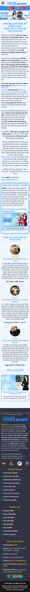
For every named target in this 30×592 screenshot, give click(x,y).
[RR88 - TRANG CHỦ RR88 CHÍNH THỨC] (16, 3)
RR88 (15, 545)
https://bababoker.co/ (9, 179)
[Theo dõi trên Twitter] (14, 576)
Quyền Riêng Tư (9, 490)
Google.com (9, 157)
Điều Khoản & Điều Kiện (12, 480)
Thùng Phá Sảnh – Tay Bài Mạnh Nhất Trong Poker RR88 (15, 392)
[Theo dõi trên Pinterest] (16, 576)
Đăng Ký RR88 (8, 510)
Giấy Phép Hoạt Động (11, 483)
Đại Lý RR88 (7, 527)
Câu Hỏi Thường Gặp (11, 496)
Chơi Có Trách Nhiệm (11, 493)
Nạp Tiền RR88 (8, 517)
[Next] (28, 388)
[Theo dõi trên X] (11, 576)
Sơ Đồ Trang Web (9, 534)
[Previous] (1, 388)
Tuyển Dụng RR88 (9, 500)
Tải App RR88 (8, 524)
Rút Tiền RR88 (8, 521)
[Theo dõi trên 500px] (21, 576)
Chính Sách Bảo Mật (10, 476)
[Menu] (2, 3)
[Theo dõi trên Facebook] (9, 576)
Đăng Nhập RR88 (9, 514)
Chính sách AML (9, 486)
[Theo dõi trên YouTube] (19, 576)
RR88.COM (14, 444)
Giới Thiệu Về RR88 (10, 473)
